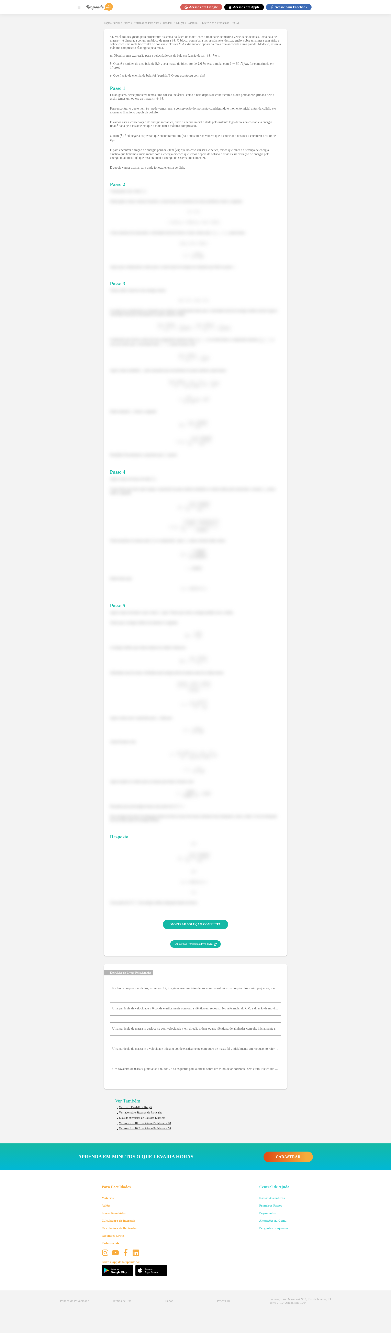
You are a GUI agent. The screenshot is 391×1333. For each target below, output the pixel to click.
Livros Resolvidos (113, 1213)
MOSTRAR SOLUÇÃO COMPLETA (195, 924)
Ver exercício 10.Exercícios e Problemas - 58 (145, 1128)
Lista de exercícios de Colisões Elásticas (142, 1117)
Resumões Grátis (113, 1235)
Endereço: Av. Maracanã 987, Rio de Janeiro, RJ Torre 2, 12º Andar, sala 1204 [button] (300, 1301)
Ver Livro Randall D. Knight (135, 1107)
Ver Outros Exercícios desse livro (193, 943)
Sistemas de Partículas (146, 22)
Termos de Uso (122, 1300)
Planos (169, 1300)
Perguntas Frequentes (273, 1228)
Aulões (106, 1205)
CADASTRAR (288, 1157)
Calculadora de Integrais (118, 1220)
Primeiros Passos (270, 1205)
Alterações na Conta (273, 1220)
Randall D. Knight (173, 22)
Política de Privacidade (74, 1300)
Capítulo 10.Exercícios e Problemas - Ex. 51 (213, 22)
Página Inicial (112, 22)
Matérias (108, 1198)
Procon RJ (223, 1300)
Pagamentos (267, 1213)
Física (126, 22)
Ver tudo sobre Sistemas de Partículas (140, 1112)
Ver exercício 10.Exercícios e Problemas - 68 (145, 1123)
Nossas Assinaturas (272, 1198)
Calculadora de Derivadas (119, 1228)
